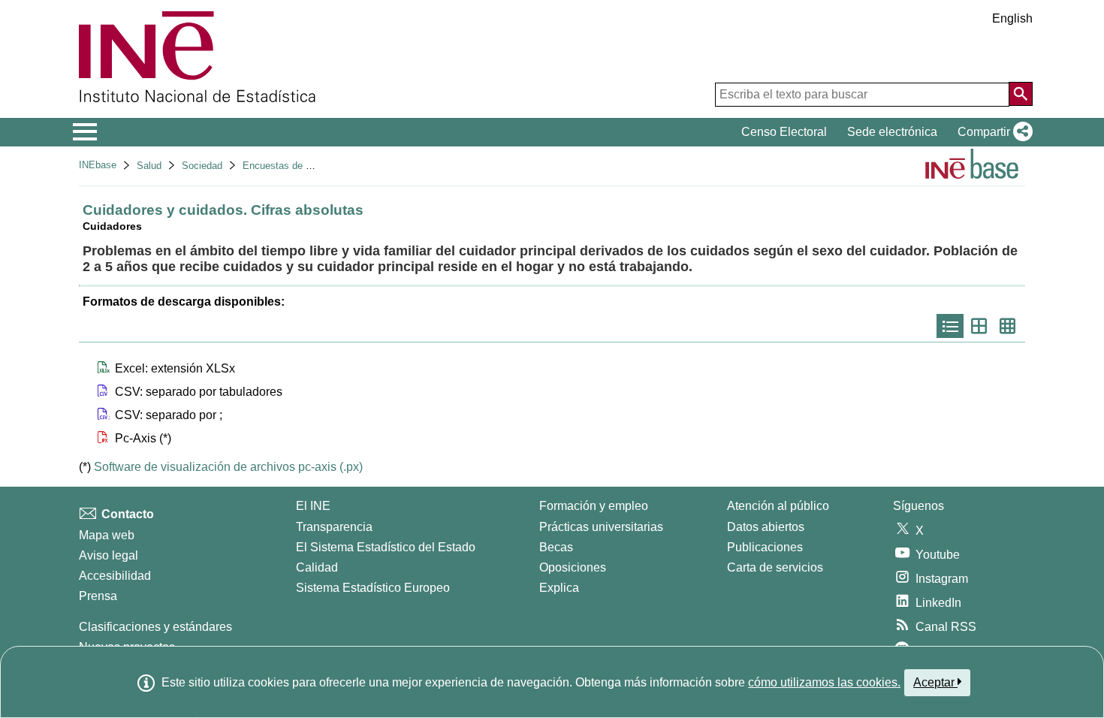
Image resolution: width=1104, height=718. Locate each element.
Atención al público (778, 505)
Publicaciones (765, 547)
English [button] (1012, 18)
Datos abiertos (765, 526)
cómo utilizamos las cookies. (824, 682)
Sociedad (202, 165)
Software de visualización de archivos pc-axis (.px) (228, 466)
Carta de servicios (775, 567)
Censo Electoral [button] (784, 131)
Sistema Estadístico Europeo (373, 587)
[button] (992, 132)
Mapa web (106, 535)
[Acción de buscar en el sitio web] (1021, 94)
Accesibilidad (115, 575)
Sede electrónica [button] (892, 131)
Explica (559, 587)
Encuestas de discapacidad (303, 165)
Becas (556, 547)
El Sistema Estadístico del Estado (385, 547)
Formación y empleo (593, 505)
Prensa (98, 596)
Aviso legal (108, 555)
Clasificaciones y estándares (155, 626)
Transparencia (334, 526)
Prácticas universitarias (601, 526)
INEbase (97, 164)
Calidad (317, 567)
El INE (313, 505)
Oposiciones (572, 567)
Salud (149, 165)
